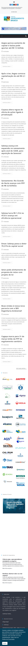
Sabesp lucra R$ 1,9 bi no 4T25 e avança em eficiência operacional (12, 215)
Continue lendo (7, 66)
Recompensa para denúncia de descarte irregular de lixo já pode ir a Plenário (11, 8)
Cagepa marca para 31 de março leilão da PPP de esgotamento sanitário (12, 339)
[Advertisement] (14, 536)
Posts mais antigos (21, 368)
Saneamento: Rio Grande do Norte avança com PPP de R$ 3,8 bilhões (13, 183)
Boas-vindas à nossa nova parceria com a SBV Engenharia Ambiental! (13, 308)
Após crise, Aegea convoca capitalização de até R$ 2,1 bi (13, 76)
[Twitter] (12, 4)
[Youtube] (16, 4)
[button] (14, 2)
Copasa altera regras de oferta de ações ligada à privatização (12, 112)
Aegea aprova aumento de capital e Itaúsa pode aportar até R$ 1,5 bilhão (13, 45)
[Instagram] (14, 4)
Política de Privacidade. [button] (8, 639)
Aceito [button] (4, 643)
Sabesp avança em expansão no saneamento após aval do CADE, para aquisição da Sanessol (13, 149)
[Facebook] (10, 4)
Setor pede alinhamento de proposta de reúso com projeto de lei (13, 272)
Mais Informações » (7, 568)
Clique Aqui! (6, 621)
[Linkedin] (18, 4)
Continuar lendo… (7, 613)
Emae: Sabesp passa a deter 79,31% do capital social (14, 244)
